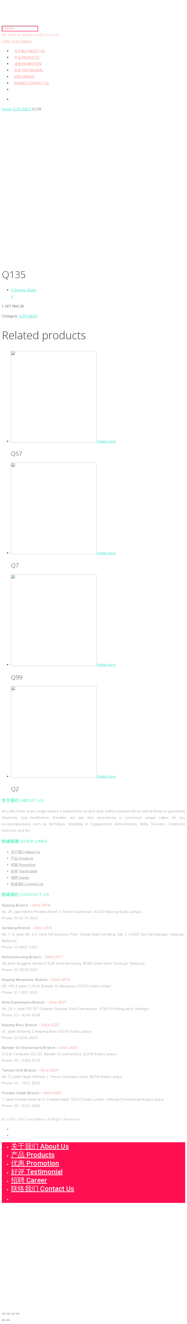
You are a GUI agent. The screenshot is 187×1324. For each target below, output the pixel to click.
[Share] (8, 1313)
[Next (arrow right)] (8, 1320)
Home (7, 109)
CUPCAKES (22, 109)
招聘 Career (24, 77)
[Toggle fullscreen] (13, 1313)
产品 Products (26, 57)
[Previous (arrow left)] (3, 1320)
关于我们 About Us (29, 51)
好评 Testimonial (28, 70)
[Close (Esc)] (3, 1313)
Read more (106, 441)
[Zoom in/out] (17, 1313)
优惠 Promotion (27, 64)
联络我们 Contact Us (31, 83)
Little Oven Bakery (17, 41)
